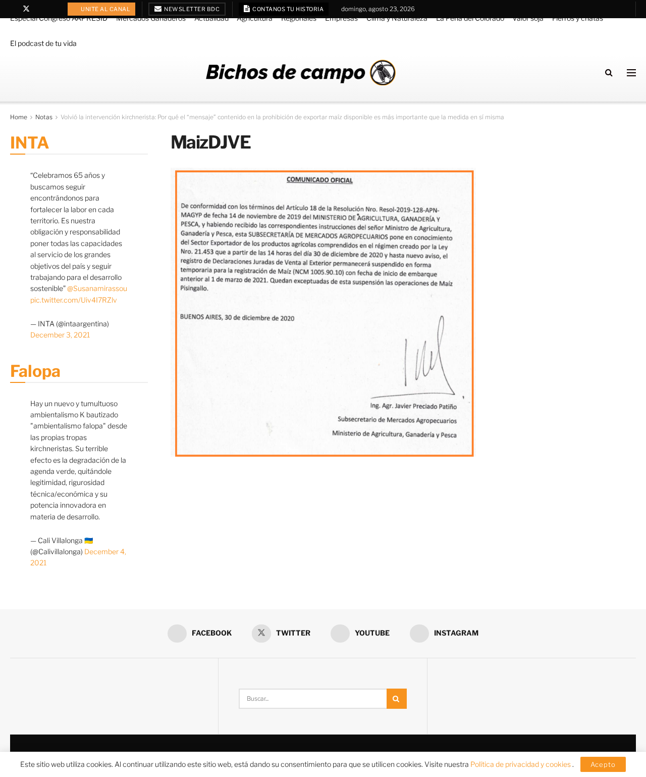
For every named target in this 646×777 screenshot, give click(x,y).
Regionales (298, 18)
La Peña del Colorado (470, 18)
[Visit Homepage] (301, 72)
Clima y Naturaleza (396, 18)
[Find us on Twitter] (26, 9)
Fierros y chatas (577, 18)
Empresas (341, 18)
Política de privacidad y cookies (521, 764)
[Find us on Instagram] (52, 9)
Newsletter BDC (191, 9)
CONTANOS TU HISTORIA (287, 9)
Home (18, 117)
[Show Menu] (631, 72)
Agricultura (255, 18)
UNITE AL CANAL (105, 9)
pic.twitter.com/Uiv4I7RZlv (73, 300)
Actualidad (211, 18)
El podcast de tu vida (43, 43)
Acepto (603, 764)
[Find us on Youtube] (39, 9)
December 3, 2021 (60, 334)
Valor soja (528, 18)
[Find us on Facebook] (13, 9)
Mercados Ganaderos (151, 18)
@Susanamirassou (97, 288)
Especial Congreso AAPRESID (58, 18)
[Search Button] (609, 72)
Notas (43, 117)
